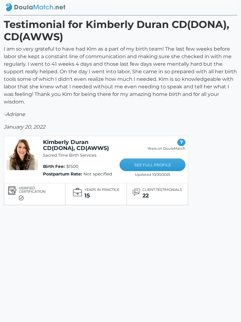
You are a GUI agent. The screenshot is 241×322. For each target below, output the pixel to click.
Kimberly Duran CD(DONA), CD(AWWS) (76, 145)
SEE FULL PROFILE (152, 165)
